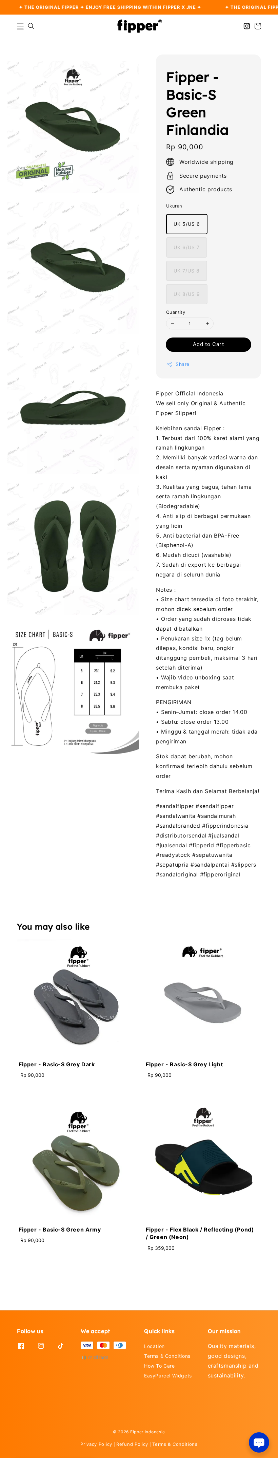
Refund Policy (132, 1444)
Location (154, 1346)
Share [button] (183, 364)
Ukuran (174, 206)
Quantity (175, 312)
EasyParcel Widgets (168, 1375)
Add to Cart (208, 344)
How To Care (159, 1366)
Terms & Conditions (167, 1356)
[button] (20, 26)
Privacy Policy (96, 1444)
